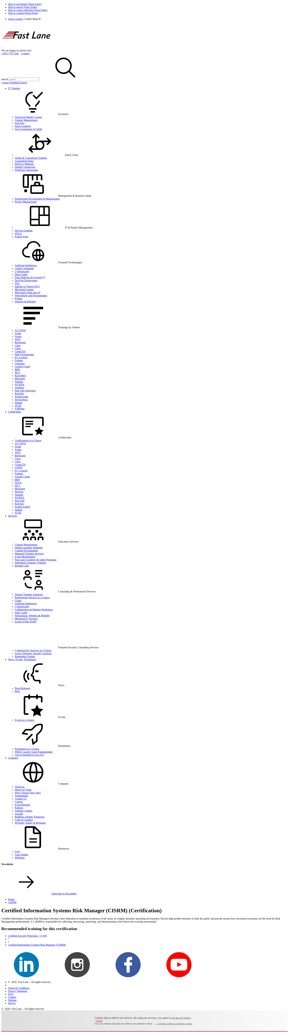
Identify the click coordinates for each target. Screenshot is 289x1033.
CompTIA (20, 351)
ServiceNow (21, 399)
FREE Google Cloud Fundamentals (34, 751)
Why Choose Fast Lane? (28, 792)
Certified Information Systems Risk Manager (37, 944)
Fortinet (19, 360)
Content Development (26, 550)
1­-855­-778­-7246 (10, 53)
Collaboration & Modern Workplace (34, 609)
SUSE (18, 405)
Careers (19, 801)
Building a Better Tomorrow (30, 816)
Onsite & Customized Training (31, 158)
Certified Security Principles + (27, 935)
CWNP (19, 467)
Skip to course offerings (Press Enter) (27, 10)
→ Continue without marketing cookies (173, 1023)
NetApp (19, 491)
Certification (14, 411)
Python (18, 298)
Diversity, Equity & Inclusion (30, 822)
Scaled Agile (21, 236)
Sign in (12, 1003)
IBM (17, 369)
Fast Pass (19, 123)
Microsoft (20, 378)
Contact (25, 53)
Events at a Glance (24, 720)
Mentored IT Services (26, 618)
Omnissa (19, 387)
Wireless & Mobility (25, 301)
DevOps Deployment (26, 280)
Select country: (16, 19)
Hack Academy (23, 126)
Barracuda (20, 342)
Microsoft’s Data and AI (27, 292)
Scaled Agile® (22, 506)
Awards (19, 813)
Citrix (18, 348)
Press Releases (22, 688)
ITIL (17, 283)
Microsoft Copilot (24, 289)
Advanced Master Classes (28, 117)
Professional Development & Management (37, 198)
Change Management (26, 120)
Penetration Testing (25, 656)
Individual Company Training (30, 562)
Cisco (18, 345)
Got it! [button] (99, 1020)
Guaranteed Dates (24, 161)
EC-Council (21, 357)
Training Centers (23, 810)
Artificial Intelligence (26, 265)
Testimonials (21, 795)
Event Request (22, 804)
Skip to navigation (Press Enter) (24, 4)
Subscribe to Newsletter (64, 893)
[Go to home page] (26, 47)
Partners (19, 807)
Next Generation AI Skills (28, 129)
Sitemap (12, 1000)
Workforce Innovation (26, 170)
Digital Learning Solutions (29, 547)
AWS (18, 339)
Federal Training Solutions (29, 594)
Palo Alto (20, 500)
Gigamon (20, 363)
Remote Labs (22, 565)
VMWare (20, 408)
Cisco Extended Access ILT (29, 754)
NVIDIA (19, 384)
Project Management (25, 201)
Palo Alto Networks (25, 390)
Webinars (20, 857)
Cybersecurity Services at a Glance (33, 650)
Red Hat (19, 393)
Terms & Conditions (18, 988)
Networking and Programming (31, 295)
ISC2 (17, 372)
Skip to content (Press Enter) (23, 13)
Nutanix (19, 381)
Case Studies (21, 854)
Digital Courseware (25, 167)
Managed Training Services (29, 553)
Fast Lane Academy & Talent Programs (35, 559)
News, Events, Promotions (22, 659)
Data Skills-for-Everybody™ (30, 277)
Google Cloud (22, 366)
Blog (17, 691)
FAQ (17, 851)
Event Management (25, 556)
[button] (32, 19)
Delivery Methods (24, 164)
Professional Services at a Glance (32, 597)
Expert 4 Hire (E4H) (25, 621)
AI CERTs (20, 330)
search (4, 79)
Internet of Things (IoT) (27, 286)
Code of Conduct (24, 819)
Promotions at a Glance (27, 748)
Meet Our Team (23, 789)
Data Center (21, 274)
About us (19, 786)
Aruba (18, 336)
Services (12, 515)
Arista (18, 333)
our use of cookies (181, 1017)
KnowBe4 (20, 375)
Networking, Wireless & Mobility (32, 615)
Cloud (18, 600)
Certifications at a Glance (28, 440)
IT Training (14, 88)
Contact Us (21, 798)
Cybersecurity (22, 271)
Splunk (18, 402)
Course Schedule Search (14, 82)
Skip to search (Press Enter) (22, 7)
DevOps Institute (24, 230)
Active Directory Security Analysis (33, 653)
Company (13, 757)
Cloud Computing (24, 268)
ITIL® (18, 233)
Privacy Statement (17, 991)
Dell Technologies (24, 354)
